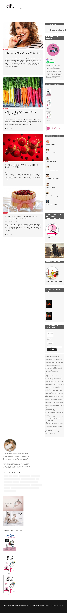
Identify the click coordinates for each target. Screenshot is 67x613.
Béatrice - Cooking (50, 144)
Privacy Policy (54, 605)
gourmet (32, 479)
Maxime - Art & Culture (51, 204)
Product (13, 490)
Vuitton (15, 476)
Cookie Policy (60, 605)
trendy (31, 487)
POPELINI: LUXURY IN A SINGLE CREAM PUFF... (21, 166)
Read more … (9, 72)
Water (10, 479)
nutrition (27, 476)
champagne (7, 487)
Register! (52, 349)
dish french (16, 479)
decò (10, 476)
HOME (20, 2)
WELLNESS (39, 2)
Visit (37, 479)
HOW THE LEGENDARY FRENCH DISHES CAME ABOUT (21, 217)
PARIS (59, 2)
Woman (21, 476)
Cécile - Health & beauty (52, 170)
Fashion (26, 487)
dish (38, 476)
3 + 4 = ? (49, 345)
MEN (56, 2)
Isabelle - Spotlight (51, 187)
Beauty (36, 487)
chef (23, 479)
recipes (33, 476)
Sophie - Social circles (51, 152)
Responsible (14, 487)
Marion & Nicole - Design (52, 196)
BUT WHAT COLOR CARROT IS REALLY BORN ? (20, 113)
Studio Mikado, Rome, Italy (36, 606)
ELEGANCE (32, 2)
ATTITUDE (25, 2)
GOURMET (46, 2)
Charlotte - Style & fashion (52, 178)
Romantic (7, 490)
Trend (6, 476)
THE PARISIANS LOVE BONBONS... (23, 53)
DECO (51, 2)
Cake (27, 479)
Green (20, 487)
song (6, 479)
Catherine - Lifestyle (51, 161)
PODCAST (21, 8)
